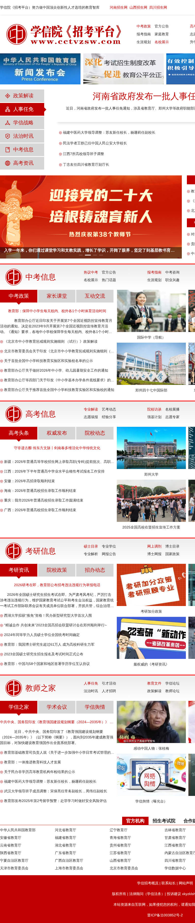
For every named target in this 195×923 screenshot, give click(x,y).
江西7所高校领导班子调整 (83, 154)
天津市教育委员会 (14, 868)
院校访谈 (154, 409)
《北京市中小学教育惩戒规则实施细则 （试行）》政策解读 (51, 341)
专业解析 (91, 554)
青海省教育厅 (120, 838)
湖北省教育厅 (65, 845)
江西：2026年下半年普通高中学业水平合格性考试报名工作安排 (54, 471)
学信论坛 (172, 683)
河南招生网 (118, 7)
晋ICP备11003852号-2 (165, 915)
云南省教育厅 (10, 845)
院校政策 (57, 570)
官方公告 (162, 26)
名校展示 (162, 42)
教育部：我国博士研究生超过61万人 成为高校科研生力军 (49, 644)
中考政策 (144, 26)
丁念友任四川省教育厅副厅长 (86, 164)
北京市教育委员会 (124, 868)
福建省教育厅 (65, 838)
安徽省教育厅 (10, 838)
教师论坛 (172, 691)
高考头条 (19, 433)
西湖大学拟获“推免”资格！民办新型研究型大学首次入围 (48, 615)
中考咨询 (172, 272)
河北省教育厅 (65, 830)
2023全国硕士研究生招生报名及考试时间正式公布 (43, 654)
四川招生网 (158, 7)
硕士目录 (91, 546)
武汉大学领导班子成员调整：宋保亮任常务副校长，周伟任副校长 (55, 791)
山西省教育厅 (120, 860)
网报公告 (109, 554)
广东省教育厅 (65, 853)
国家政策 (172, 554)
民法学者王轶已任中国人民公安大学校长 (95, 143)
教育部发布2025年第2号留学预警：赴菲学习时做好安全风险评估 (55, 801)
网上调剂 (154, 546)
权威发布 (57, 433)
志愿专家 (172, 417)
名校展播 (172, 409)
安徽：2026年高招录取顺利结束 (29, 481)
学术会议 (57, 707)
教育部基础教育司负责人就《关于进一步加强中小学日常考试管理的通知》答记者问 (59, 752)
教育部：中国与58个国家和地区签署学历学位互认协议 (47, 664)
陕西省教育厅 (10, 853)
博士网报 (154, 554)
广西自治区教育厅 (69, 860)
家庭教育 (162, 34)
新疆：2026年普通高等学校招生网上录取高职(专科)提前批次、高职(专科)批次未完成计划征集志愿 (59, 462)
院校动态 (95, 433)
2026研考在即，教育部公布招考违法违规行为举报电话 (57, 585)
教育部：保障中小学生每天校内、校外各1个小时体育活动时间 (57, 311)
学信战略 (23, 122)
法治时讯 (23, 136)
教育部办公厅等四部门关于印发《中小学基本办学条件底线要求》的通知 (59, 380)
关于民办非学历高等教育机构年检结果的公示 (39, 772)
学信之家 (19, 707)
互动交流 (95, 296)
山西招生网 (138, 7)
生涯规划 (144, 42)
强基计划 (154, 417)
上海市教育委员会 (69, 868)
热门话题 (109, 280)
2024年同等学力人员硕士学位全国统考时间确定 (42, 635)
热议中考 (91, 272)
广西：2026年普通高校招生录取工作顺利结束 (40, 510)
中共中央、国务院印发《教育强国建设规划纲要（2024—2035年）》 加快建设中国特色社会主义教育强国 (57, 722)
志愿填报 (91, 417)
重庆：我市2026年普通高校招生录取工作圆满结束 (43, 500)
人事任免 (23, 109)
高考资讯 (23, 163)
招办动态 (95, 570)
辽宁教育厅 (118, 830)
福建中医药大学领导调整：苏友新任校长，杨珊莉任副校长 (109, 132)
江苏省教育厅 (120, 853)
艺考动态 (109, 409)
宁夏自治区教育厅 (14, 860)
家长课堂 (57, 296)
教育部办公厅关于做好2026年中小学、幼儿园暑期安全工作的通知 (56, 370)
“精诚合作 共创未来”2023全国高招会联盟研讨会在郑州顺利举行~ (55, 625)
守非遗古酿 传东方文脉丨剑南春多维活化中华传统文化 (57, 448)
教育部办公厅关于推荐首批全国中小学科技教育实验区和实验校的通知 (59, 390)
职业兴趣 (172, 280)
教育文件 (154, 683)
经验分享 (109, 417)
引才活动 (109, 683)
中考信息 (23, 149)
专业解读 (91, 409)
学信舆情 (95, 707)
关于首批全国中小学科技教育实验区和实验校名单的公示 (48, 361)
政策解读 (23, 95)
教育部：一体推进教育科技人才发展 (32, 762)
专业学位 (109, 546)
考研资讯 (19, 570)
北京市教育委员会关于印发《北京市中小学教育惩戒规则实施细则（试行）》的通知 (59, 351)
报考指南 (144, 34)
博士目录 (172, 546)
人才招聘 (109, 691)
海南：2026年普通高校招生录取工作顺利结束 (40, 491)
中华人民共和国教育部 (18, 830)
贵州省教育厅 (120, 845)
